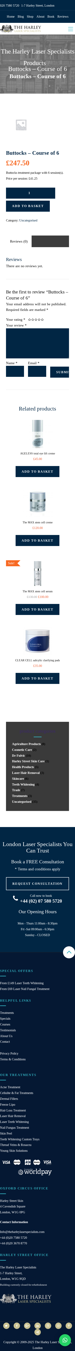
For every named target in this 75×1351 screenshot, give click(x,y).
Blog (21, 16)
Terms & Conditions (13, 1059)
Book (50, 16)
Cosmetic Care (22, 749)
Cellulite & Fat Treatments (16, 1093)
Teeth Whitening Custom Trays (19, 1139)
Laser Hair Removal (26, 773)
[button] (65, 1340)
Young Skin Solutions (14, 1150)
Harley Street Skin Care (28, 761)
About (40, 16)
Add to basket (28, 206)
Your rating (15, 320)
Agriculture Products (26, 744)
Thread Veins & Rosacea (15, 1145)
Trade (16, 790)
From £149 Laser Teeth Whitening (22, 983)
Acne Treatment (10, 1087)
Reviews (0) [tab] (19, 241)
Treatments (19, 796)
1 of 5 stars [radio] (29, 319)
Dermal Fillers (9, 1098)
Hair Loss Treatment (13, 1110)
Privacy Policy (9, 1053)
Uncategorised (28, 220)
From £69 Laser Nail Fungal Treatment (24, 989)
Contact (5, 1041)
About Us (6, 1036)
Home (11, 16)
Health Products (23, 767)
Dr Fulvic (18, 755)
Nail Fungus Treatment (14, 1127)
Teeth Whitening (23, 784)
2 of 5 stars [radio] (31, 319)
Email (33, 363)
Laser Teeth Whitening (14, 1121)
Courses (5, 1024)
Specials (5, 1018)
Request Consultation (37, 883)
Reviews (62, 16)
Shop (30, 16)
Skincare (18, 778)
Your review (16, 325)
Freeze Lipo (7, 1104)
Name (11, 363)
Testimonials (8, 1030)
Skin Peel (6, 1133)
